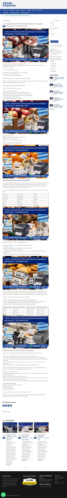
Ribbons (33, 10)
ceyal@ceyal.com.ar (59, 478)
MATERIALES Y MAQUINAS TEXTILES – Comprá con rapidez (11, 437)
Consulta (52, 33)
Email (11, 405)
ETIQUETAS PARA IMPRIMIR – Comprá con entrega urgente (58, 85)
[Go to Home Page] (3, 15)
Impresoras (6, 12)
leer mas (8, 460)
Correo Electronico (54, 28)
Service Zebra (39, 10)
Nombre (52, 22)
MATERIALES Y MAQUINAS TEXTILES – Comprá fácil (27, 437)
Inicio (4, 10)
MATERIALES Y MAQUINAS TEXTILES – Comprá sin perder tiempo (43, 437)
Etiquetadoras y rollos (14, 12)
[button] (25, 463)
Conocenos (12, 10)
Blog (8, 10)
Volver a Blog (7, 20)
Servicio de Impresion (25, 12)
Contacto (18, 10)
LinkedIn (8, 405)
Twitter (6, 405)
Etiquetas (23, 10)
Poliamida (29, 10)
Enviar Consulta (54, 41)
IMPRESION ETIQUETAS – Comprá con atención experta (59, 78)
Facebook (3, 405)
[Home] (9, 4)
